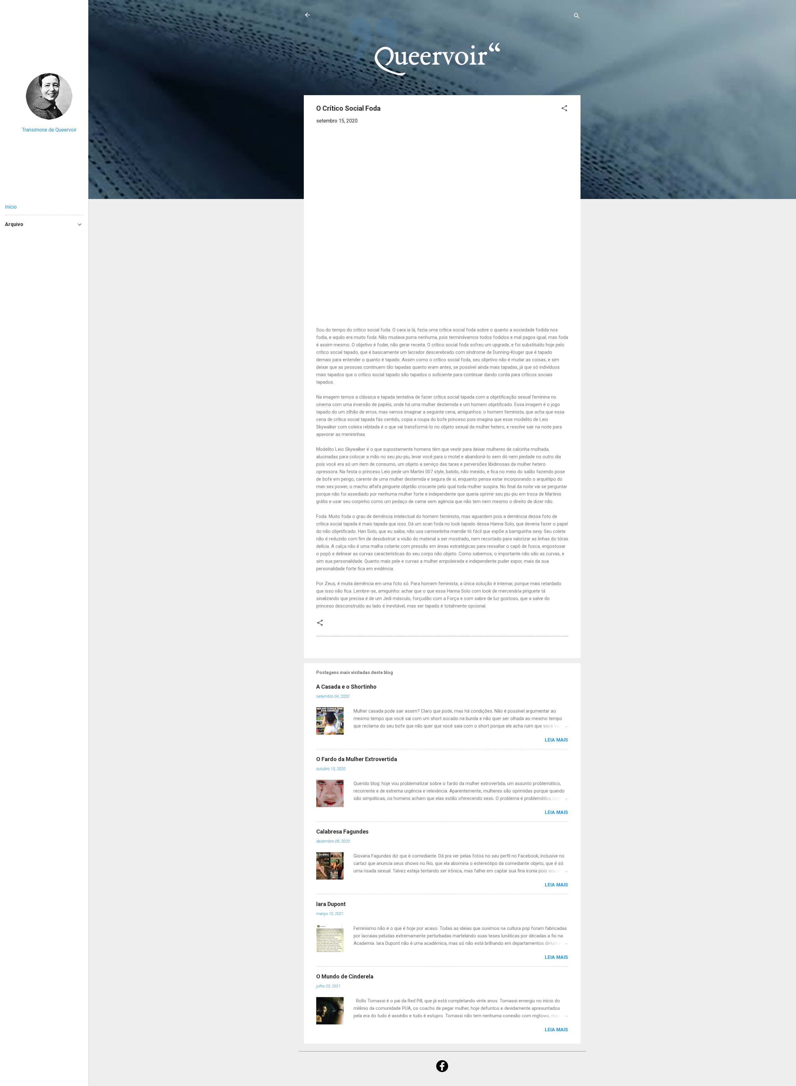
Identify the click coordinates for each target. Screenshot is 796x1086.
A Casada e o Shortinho (346, 686)
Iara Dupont (331, 904)
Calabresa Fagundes (342, 831)
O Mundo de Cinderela (344, 976)
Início (11, 207)
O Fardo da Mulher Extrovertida (356, 759)
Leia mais (556, 740)
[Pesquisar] (577, 16)
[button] (564, 109)
